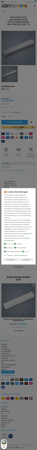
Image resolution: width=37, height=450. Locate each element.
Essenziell (10, 244)
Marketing (10, 248)
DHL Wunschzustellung (14, 251)
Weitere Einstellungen (21, 255)
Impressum (26, 233)
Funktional (10, 255)
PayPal (27, 251)
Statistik (19, 244)
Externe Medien (21, 248)
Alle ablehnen (26, 259)
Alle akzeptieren (10, 259)
